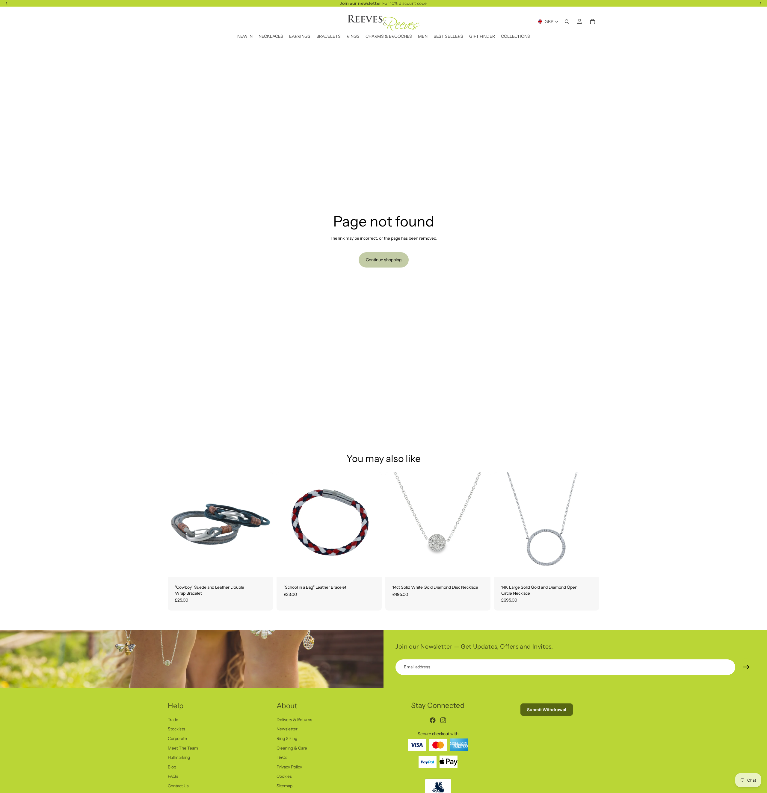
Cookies (284, 776)
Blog (172, 767)
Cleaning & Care (292, 748)
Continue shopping (383, 259)
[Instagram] (443, 720)
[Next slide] (481, 524)
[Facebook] (432, 720)
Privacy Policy (289, 767)
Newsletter (287, 729)
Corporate (177, 738)
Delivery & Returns (294, 719)
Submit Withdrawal (546, 709)
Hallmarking (179, 757)
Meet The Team (183, 748)
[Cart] (592, 21)
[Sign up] (746, 667)
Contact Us (178, 786)
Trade (173, 719)
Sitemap (284, 786)
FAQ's (173, 776)
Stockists (176, 729)
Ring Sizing (287, 738)
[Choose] (263, 568)
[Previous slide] (394, 524)
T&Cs (282, 757)
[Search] (566, 21)
